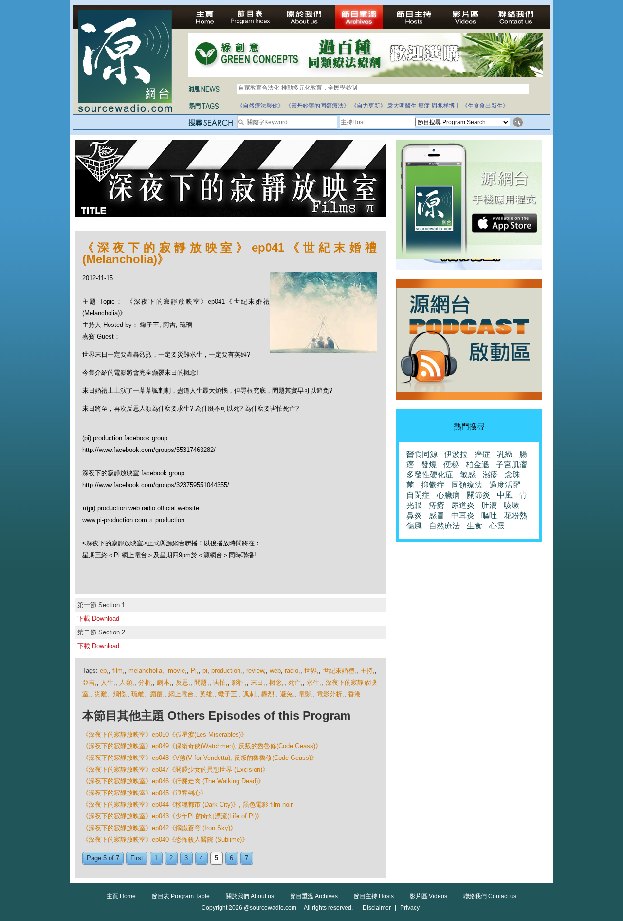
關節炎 (478, 495)
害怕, (220, 682)
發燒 (429, 464)
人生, (108, 682)
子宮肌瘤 (511, 464)
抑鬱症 (432, 485)
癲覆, (157, 694)
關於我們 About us (250, 896)
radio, (292, 670)
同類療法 (466, 485)
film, (118, 670)
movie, (177, 670)
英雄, (207, 694)
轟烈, (268, 694)
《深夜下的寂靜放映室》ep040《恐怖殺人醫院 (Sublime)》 (165, 839)
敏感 (468, 474)
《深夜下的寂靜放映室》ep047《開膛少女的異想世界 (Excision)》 (175, 769)
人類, (126, 682)
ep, (104, 670)
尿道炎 (463, 505)
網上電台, (182, 694)
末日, (258, 682)
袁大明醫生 (402, 105)
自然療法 (444, 526)
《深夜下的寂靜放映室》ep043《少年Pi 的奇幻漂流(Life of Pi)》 (172, 816)
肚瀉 (489, 505)
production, (226, 670)
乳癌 (505, 454)
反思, (183, 682)
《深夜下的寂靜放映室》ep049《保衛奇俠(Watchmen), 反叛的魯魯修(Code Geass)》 (202, 746)
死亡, (295, 682)
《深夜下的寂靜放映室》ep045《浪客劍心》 (144, 792)
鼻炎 (414, 515)
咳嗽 (511, 505)
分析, (145, 682)
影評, (239, 682)
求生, (314, 682)
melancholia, (146, 670)
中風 (505, 495)
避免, (287, 694)
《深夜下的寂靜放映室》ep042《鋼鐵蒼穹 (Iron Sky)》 (159, 827)
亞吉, (89, 682)
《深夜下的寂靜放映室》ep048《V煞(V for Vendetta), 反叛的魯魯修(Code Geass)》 (199, 757)
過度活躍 (504, 485)
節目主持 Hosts (374, 896)
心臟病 (448, 495)
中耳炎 (463, 515)
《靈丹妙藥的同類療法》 (317, 105)
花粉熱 (515, 515)
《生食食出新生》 (485, 105)
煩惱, (120, 694)
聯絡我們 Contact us (489, 896)
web (275, 670)
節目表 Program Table (181, 896)
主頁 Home (121, 896)
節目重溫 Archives (314, 896)
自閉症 (418, 495)
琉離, (138, 694)
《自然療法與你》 (260, 105)
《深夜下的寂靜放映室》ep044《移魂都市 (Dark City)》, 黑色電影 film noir (187, 804)
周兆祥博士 (445, 105)
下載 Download (98, 618)
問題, (201, 682)
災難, (101, 694)
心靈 (497, 526)
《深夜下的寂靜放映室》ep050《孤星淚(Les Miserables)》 (164, 734)
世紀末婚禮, (339, 670)
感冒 (436, 515)
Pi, (195, 670)
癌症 (424, 105)
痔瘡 (436, 505)
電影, (305, 694)
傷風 (414, 526)
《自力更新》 (368, 105)
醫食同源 (422, 454)
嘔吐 (489, 515)
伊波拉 (456, 454)
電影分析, (330, 694)
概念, (276, 682)
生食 (474, 526)
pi (204, 670)
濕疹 (490, 474)
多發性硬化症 (429, 474)
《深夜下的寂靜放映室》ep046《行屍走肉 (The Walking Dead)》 (173, 781)
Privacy (410, 907)
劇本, (164, 682)
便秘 (451, 464)
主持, (367, 670)
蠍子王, (228, 694)
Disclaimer (377, 907)
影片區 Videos (428, 896)
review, (256, 670)
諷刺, (250, 694)
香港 (354, 694)
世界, (311, 670)
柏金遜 (477, 464)
